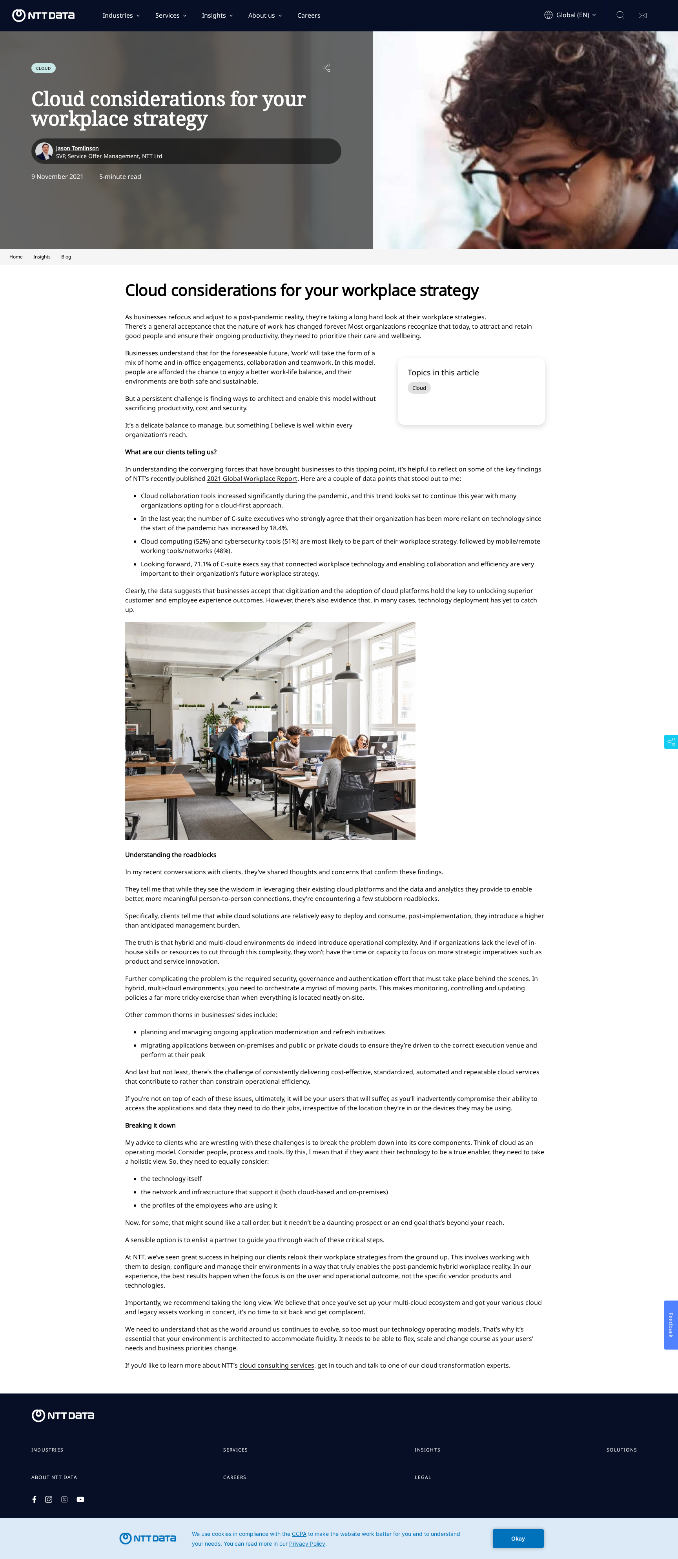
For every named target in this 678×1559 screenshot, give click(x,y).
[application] (339, 1538)
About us (261, 15)
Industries (118, 15)
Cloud (419, 387)
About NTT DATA (54, 1477)
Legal (423, 1477)
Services (167, 15)
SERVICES (235, 1450)
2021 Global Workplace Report (252, 478)
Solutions (622, 1450)
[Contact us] (643, 16)
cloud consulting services (276, 1365)
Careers (309, 15)
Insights (214, 15)
